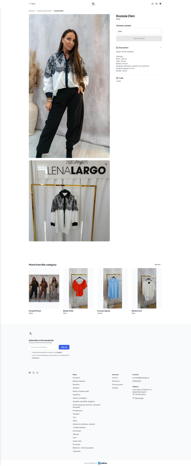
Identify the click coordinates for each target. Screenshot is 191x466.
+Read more (35, 358)
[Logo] (93, 4)
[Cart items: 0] (156, 3)
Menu (33, 4)
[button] (139, 59)
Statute (59, 352)
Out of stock (139, 38)
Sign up (64, 347)
